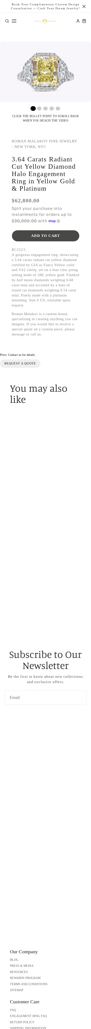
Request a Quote (20, 363)
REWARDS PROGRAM (25, 978)
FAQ (13, 1010)
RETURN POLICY (22, 1022)
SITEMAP (16, 990)
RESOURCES (19, 972)
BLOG (14, 959)
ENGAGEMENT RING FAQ (28, 1016)
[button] (33, 108)
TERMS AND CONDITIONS (28, 984)
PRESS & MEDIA (22, 965)
